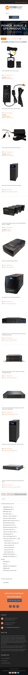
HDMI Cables (7, 511)
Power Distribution (9, 545)
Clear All (4, 38)
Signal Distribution (8, 522)
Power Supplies (8, 552)
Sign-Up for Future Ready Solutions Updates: (14, 595)
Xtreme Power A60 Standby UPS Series (10, 260)
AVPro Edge (6, 561)
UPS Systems (8, 540)
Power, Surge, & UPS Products (9, 538)
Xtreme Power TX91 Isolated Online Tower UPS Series (13, 444)
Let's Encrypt (16, 668)
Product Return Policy (6, 663)
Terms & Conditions (6, 658)
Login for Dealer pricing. (7, 75)
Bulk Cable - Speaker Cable (9, 518)
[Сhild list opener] (13, 507)
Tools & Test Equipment (9, 536)
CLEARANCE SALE (8, 509)
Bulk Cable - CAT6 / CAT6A (9, 516)
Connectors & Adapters (9, 531)
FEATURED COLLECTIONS (9, 556)
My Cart (15, 17)
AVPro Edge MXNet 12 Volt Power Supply (10, 70)
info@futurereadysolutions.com (13, 627)
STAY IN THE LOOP (14, 600)
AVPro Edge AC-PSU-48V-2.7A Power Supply (11, 108)
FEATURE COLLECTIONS (9, 554)
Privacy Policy (4, 660)
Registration (18, 2)
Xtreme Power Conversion (9, 570)
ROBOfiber (6, 568)
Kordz (5, 563)
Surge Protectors (8, 549)
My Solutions (6, 582)
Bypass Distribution (9, 547)
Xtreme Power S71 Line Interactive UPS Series (11, 297)
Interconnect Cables (8, 529)
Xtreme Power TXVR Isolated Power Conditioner (11, 185)
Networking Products (8, 525)
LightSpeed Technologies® (9, 566)
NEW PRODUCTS (7, 507)
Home (7, 31)
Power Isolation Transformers (11, 543)
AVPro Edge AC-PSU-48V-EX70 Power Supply (11, 147)
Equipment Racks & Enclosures (10, 520)
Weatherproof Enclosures (9, 527)
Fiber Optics (7, 513)
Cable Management (8, 534)
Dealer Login (24, 2)
